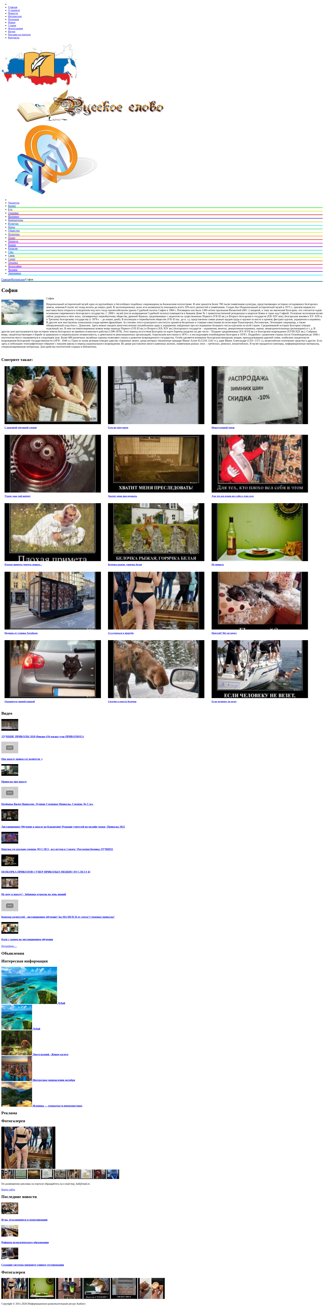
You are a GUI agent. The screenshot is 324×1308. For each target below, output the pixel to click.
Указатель (13, 202)
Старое (12, 25)
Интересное (15, 16)
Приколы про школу (14, 781)
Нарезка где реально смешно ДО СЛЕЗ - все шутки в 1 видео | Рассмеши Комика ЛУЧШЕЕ (57, 849)
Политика (14, 234)
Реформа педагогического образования (25, 1242)
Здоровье (13, 212)
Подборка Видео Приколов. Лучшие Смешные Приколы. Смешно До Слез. (47, 804)
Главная (12, 7)
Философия (14, 266)
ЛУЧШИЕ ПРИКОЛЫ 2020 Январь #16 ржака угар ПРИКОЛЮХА (42, 736)
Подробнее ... (9, 946)
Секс (11, 251)
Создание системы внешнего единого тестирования (32, 1264)
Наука (11, 227)
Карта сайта (8, 1189)
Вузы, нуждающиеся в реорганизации (24, 1219)
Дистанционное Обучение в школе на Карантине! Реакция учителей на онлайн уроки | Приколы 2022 (63, 826)
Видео (11, 31)
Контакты (13, 37)
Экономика (14, 273)
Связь (11, 255)
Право (11, 237)
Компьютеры (15, 220)
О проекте (14, 10)
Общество (14, 230)
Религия (13, 248)
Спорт (11, 259)
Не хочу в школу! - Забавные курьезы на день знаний (33, 894)
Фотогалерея (15, 28)
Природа (13, 241)
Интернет (13, 216)
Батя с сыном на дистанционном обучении (27, 939)
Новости (13, 13)
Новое (11, 22)
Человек (13, 269)
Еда (10, 209)
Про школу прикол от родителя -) (21, 759)
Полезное (13, 19)
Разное (12, 244)
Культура (13, 223)
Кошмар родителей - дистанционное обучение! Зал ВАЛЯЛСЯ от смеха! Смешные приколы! (57, 916)
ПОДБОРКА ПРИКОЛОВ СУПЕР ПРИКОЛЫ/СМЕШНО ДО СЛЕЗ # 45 (45, 871)
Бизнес (12, 205)
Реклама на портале (19, 34)
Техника (13, 262)
